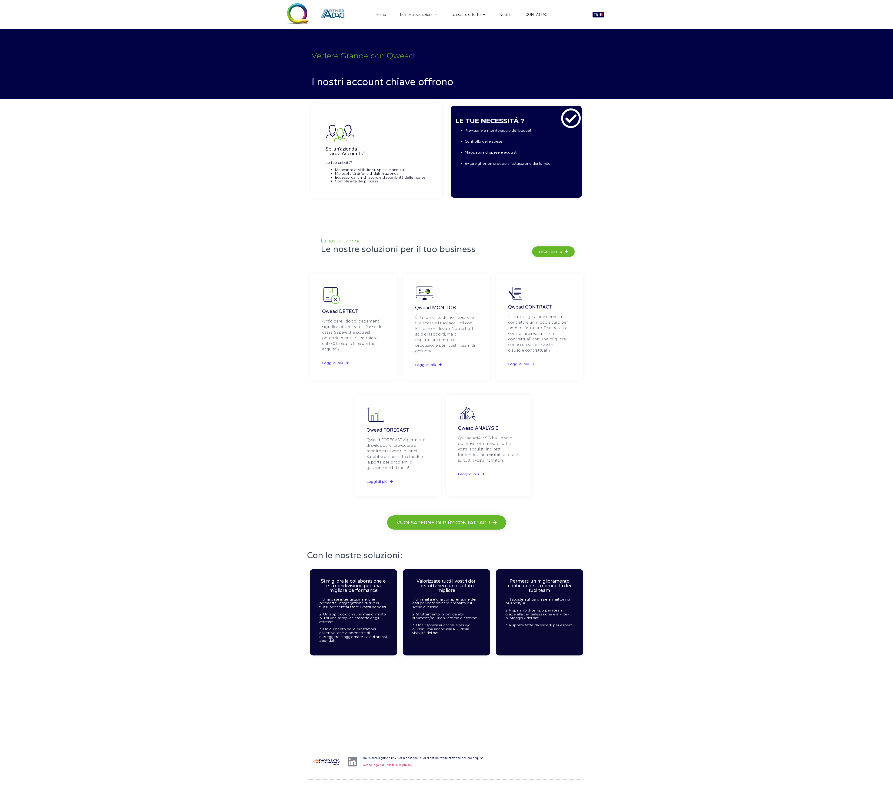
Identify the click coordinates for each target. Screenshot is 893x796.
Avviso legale (372, 765)
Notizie (505, 14)
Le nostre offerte (466, 14)
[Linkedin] (352, 761)
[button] (598, 15)
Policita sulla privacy (398, 765)
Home (381, 14)
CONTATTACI (537, 14)
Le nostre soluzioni (416, 14)
